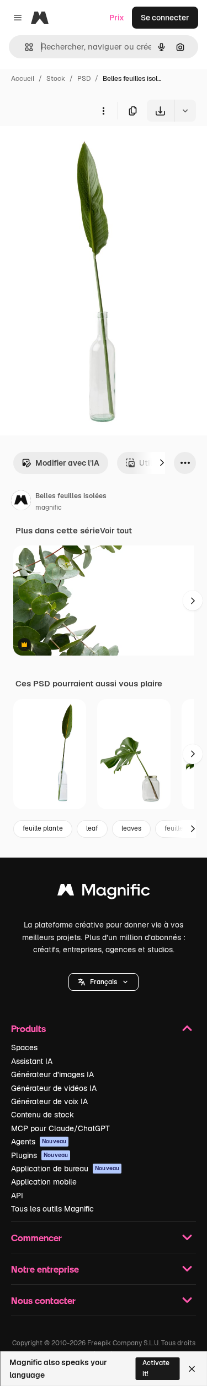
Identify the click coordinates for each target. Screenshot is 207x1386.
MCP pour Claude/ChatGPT (60, 1128)
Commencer (36, 1237)
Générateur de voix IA (49, 1101)
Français (103, 982)
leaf (92, 828)
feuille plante (43, 828)
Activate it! (155, 1368)
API (17, 1196)
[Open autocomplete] (24, 47)
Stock (55, 78)
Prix (116, 18)
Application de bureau (65, 1169)
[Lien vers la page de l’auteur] (21, 502)
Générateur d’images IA (52, 1074)
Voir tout (116, 531)
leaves (131, 828)
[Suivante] (162, 463)
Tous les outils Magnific (52, 1209)
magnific (48, 507)
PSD (84, 78)
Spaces (24, 1047)
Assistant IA (31, 1061)
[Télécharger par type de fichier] (185, 111)
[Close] (192, 1369)
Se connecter (165, 18)
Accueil (22, 78)
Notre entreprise (45, 1269)
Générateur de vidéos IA (54, 1088)
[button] (103, 982)
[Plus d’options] (103, 111)
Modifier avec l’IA (67, 463)
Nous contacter (43, 1300)
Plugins (39, 1155)
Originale (73, 147)
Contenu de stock (42, 1115)
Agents (38, 1142)
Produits (28, 1028)
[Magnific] (103, 892)
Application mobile (44, 1182)
